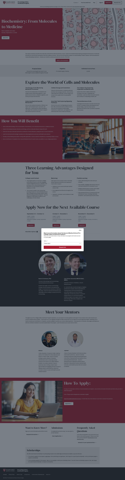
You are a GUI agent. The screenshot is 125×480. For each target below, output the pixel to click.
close (80, 230)
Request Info (62, 247)
